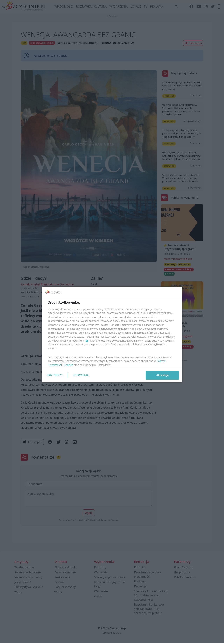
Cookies (68, 364)
